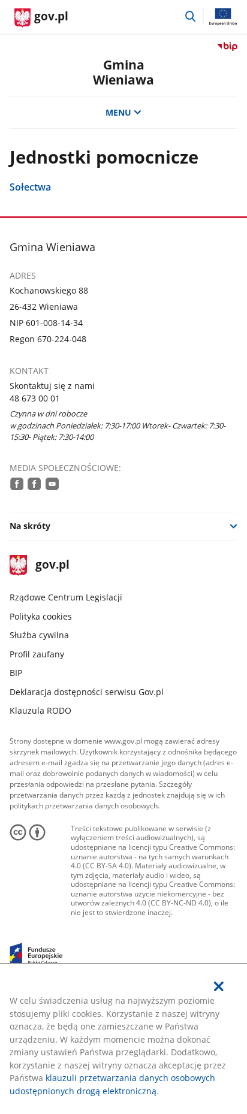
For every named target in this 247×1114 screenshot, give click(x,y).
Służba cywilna (39, 635)
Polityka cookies (41, 616)
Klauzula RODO (40, 710)
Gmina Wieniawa (123, 72)
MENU (118, 112)
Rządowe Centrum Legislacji (66, 597)
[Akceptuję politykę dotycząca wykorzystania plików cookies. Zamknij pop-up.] (219, 986)
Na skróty (30, 526)
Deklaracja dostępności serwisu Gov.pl (87, 692)
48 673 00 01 (35, 398)
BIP (16, 672)
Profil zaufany (37, 654)
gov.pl (52, 565)
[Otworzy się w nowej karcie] (17, 483)
